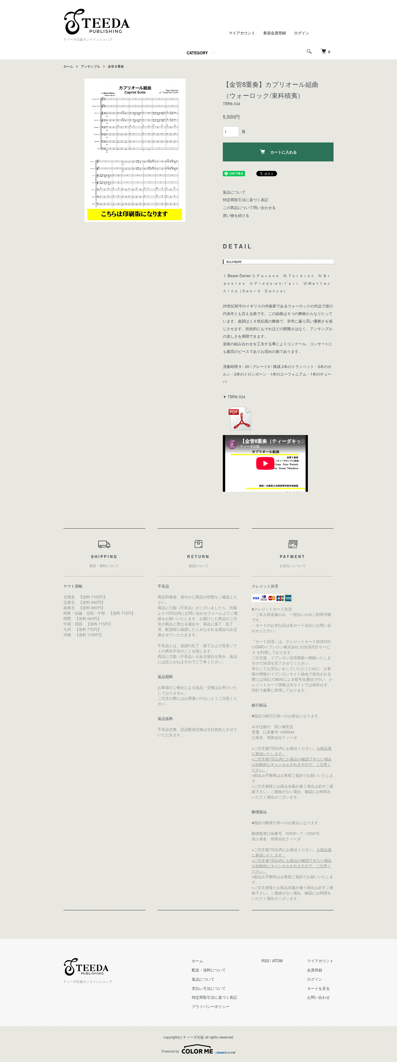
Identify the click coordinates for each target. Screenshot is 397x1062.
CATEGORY (197, 52)
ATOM (277, 960)
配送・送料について (209, 970)
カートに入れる (283, 152)
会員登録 (314, 970)
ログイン (301, 32)
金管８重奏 (116, 66)
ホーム (68, 66)
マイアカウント (242, 32)
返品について (234, 192)
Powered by (170, 1051)
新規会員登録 (274, 32)
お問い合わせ (318, 997)
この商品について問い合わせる (249, 207)
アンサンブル (90, 66)
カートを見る (318, 988)
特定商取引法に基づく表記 (245, 199)
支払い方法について (209, 988)
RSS (265, 960)
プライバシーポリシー (211, 1006)
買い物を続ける (236, 215)
